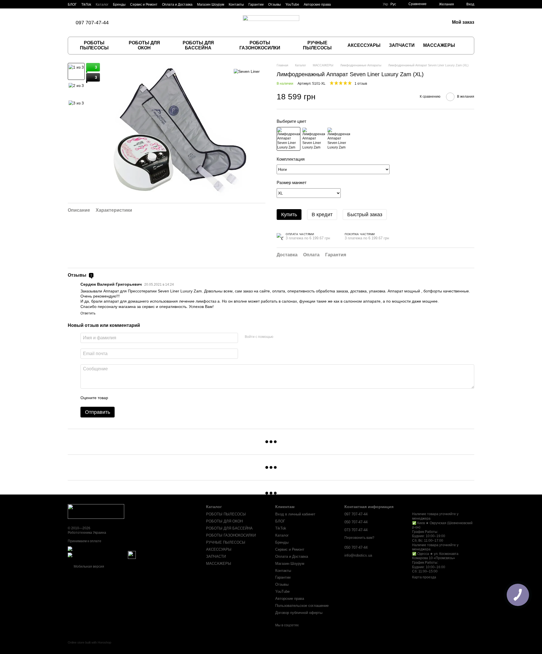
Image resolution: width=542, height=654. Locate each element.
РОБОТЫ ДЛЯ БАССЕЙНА (198, 45)
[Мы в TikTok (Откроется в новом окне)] (128, 22)
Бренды (119, 4)
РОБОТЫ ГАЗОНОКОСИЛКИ (259, 45)
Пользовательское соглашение (302, 605)
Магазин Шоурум (210, 4)
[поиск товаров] (464, 45)
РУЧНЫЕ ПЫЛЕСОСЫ (317, 45)
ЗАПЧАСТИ (402, 45)
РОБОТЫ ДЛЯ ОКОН (144, 45)
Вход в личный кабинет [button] (295, 514)
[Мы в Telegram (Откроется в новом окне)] (155, 22)
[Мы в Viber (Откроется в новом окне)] (148, 22)
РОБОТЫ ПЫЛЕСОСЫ (94, 45)
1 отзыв (361, 84)
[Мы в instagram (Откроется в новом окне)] (141, 22)
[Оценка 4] (144, 397)
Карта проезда (424, 577)
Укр (385, 4)
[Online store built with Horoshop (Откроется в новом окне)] (89, 647)
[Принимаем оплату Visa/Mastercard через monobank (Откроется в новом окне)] (112, 548)
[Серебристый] (339, 139)
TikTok (86, 4)
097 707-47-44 (92, 22)
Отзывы (274, 4)
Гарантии (256, 4)
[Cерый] (313, 139)
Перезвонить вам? (359, 538)
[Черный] (288, 139)
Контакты (236, 4)
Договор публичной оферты (298, 613)
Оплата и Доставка (177, 4)
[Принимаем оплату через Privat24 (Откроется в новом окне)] (97, 555)
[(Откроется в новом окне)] (132, 555)
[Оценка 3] (135, 397)
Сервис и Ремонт (144, 4)
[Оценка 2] (126, 397)
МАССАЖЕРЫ (439, 45)
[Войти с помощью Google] (288, 337)
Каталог (102, 4)
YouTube (292, 4)
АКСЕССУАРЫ (364, 45)
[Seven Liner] (246, 71)
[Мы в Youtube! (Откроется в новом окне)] (161, 22)
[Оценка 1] (117, 397)
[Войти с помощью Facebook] (279, 337)
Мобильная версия (88, 566)
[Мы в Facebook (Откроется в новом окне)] (134, 22)
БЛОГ (72, 4)
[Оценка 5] (153, 397)
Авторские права (317, 4)
